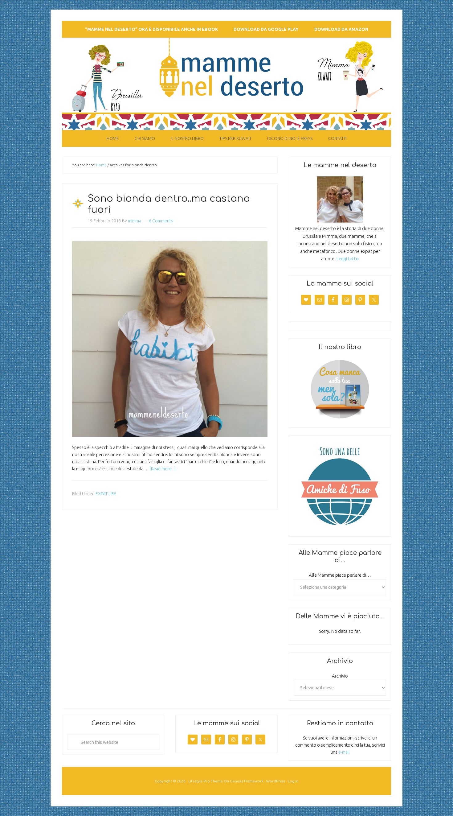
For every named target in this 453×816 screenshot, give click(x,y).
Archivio (340, 675)
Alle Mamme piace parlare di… (340, 575)
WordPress (275, 781)
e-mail (343, 752)
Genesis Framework (246, 781)
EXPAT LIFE (106, 493)
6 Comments (161, 220)
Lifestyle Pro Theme (205, 781)
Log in (293, 781)
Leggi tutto (348, 258)
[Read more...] (163, 468)
